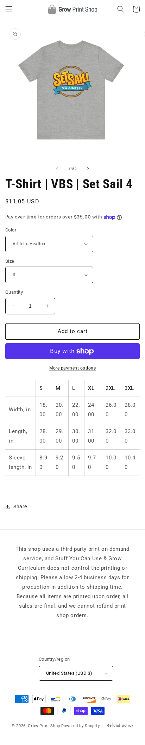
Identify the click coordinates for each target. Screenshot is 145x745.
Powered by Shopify (80, 726)
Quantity (14, 292)
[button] (9, 9)
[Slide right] (88, 168)
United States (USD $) (69, 673)
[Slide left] (57, 168)
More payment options (72, 368)
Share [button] (20, 506)
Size (9, 261)
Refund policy (120, 725)
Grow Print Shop (44, 726)
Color (10, 230)
